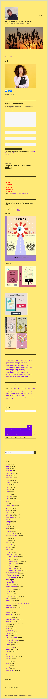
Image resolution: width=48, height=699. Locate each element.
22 (29, 434)
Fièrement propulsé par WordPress (25, 695)
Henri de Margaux (10, 533)
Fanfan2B (8, 515)
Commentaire (9, 110)
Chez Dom (8, 486)
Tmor (7, 660)
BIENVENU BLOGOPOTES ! (11, 687)
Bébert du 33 (9, 473)
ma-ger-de (9, 598)
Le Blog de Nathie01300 (12, 563)
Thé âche (8, 658)
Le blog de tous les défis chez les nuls (15, 565)
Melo (7, 610)
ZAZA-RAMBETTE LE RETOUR (18, 22)
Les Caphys (9, 584)
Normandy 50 (9, 630)
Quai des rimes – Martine (12, 640)
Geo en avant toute (11, 530)
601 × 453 (12, 94)
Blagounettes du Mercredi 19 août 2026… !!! (17, 372)
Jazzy (7, 540)
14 (25, 431)
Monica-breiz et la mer (12, 619)
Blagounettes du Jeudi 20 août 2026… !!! (16, 369)
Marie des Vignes (10, 607)
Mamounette (9, 600)
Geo (7, 528)
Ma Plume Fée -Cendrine (12, 596)
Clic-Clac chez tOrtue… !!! (12, 364)
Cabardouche (9, 477)
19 (16, 434)
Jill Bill (7, 545)
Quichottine (9, 642)
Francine (8, 524)
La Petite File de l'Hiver (12, 558)
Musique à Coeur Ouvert (12, 623)
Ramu (7, 644)
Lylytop (8, 593)
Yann (7, 663)
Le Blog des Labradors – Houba (14, 570)
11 (11, 431)
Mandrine (8, 605)
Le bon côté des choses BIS (12, 572)
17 (7, 434)
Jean (7, 542)
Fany (7, 519)
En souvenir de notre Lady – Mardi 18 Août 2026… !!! (19, 374)
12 (16, 431)
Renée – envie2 (10, 647)
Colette (8, 498)
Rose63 (8, 651)
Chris (7, 489)
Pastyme (8, 635)
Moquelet (8, 621)
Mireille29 (8, 612)
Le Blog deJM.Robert (11, 568)
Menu (40, 15)
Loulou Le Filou (10, 589)
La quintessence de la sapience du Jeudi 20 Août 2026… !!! (20, 367)
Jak (7, 538)
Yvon (7, 665)
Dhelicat (8, 501)
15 (29, 431)
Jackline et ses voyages (11, 535)
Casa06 (8, 480)
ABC (7, 465)
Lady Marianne (10, 559)
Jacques (8, 537)
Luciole (8, 591)
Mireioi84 (8, 616)
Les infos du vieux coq (11, 586)
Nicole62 (8, 628)
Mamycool (8, 602)
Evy (7, 512)
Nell (7, 624)
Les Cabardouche (10, 582)
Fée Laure (8, 521)
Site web (7, 142)
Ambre (7, 466)
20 (20, 434)
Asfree (7, 468)
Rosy (7, 653)
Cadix (7, 479)
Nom (6, 129)
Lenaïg (7, 579)
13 (20, 431)
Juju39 (7, 551)
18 (11, 434)
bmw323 (8, 475)
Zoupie (7, 668)
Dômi (7, 503)
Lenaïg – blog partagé (11, 581)
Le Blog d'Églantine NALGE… (13, 561)
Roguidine (8, 649)
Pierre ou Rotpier (10, 639)
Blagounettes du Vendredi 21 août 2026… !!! (17, 365)
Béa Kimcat (9, 472)
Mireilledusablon (10, 614)
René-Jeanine (9, 646)
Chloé (7, 487)
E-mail (7, 136)
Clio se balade (9, 496)
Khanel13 (8, 552)
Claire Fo (8, 493)
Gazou (7, 526)
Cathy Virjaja (9, 482)
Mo (7, 391)
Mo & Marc (8, 617)
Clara (7, 494)
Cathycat (8, 484)
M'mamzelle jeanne (11, 595)
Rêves (18, 209)
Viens (7, 661)
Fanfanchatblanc (10, 517)
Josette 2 (8, 549)
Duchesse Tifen (10, 505)
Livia (7, 588)
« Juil (11, 442)
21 (25, 434)
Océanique (8, 632)
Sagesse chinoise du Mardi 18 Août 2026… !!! (17, 376)
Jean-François (9, 544)
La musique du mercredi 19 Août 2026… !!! (16, 371)
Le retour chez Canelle (11, 577)
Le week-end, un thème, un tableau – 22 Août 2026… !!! (20, 360)
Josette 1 (8, 547)
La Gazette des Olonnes (12, 556)
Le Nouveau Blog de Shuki (12, 575)
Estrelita (8, 508)
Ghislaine (8, 531)
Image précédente (8, 56)
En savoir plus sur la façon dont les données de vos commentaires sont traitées (20, 153)
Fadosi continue (10, 514)
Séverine (8, 654)
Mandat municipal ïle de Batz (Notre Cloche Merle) (18, 603)
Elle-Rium (8, 507)
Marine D (8, 395)
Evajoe (7, 510)
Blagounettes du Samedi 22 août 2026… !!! (16, 362)
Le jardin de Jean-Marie (12, 574)
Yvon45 (8, 667)
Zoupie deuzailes (10, 670)
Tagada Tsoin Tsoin (11, 656)
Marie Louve (9, 609)
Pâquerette (9, 633)
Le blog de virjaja (10, 566)
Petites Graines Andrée (11, 637)
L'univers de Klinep (11, 554)
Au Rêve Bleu (9, 470)
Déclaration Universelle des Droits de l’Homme (20, 193)
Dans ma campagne (11, 500)
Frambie (8, 523)
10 (7, 431)
